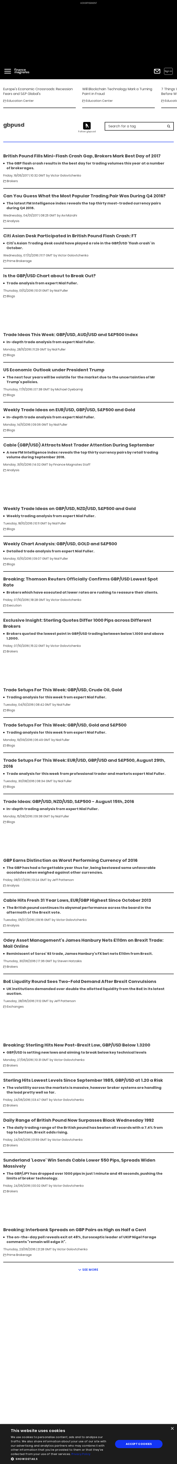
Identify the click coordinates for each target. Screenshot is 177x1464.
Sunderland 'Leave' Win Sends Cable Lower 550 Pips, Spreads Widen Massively (79, 1163)
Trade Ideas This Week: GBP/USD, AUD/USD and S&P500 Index (70, 335)
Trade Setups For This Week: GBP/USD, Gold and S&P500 (64, 725)
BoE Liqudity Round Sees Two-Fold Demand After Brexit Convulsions (79, 981)
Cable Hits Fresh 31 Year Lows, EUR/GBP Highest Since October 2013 (77, 900)
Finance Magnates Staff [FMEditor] (71, 464)
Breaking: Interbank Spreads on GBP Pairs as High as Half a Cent (74, 1230)
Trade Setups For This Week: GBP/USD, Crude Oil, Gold (62, 690)
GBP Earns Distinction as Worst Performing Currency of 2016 (70, 860)
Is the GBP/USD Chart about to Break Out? (49, 276)
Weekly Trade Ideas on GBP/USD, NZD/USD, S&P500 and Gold (69, 509)
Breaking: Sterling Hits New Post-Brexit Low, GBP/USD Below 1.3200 (76, 1045)
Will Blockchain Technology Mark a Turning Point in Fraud (117, 91)
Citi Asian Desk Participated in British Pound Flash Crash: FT (70, 236)
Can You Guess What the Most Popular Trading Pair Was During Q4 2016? (84, 196)
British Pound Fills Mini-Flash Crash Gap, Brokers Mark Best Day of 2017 (82, 156)
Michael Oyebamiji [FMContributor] (69, 389)
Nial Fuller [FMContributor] (61, 290)
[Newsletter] (157, 71)
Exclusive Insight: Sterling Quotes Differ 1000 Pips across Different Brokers (77, 623)
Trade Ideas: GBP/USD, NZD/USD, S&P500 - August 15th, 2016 (68, 801)
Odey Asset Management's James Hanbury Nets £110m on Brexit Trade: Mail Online (83, 943)
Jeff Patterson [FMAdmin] (63, 880)
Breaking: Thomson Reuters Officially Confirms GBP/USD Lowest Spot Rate (80, 582)
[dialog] (88, 1444)
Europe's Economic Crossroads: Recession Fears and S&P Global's (38, 91)
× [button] (172, 1428)
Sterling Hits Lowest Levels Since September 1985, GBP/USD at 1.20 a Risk (83, 1080)
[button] (61, 1458)
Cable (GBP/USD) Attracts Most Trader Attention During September (78, 445)
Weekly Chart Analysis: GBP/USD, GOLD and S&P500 (60, 544)
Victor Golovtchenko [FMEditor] (66, 175)
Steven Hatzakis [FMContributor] (69, 961)
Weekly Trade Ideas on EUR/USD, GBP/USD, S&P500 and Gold (69, 410)
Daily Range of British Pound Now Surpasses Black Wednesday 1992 (78, 1120)
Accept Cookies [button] (139, 1444)
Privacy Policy (80, 1454)
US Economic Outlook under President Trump (53, 370)
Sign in (168, 71)
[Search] (168, 126)
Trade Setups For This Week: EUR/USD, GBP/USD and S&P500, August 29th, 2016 (84, 763)
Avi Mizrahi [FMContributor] (69, 215)
